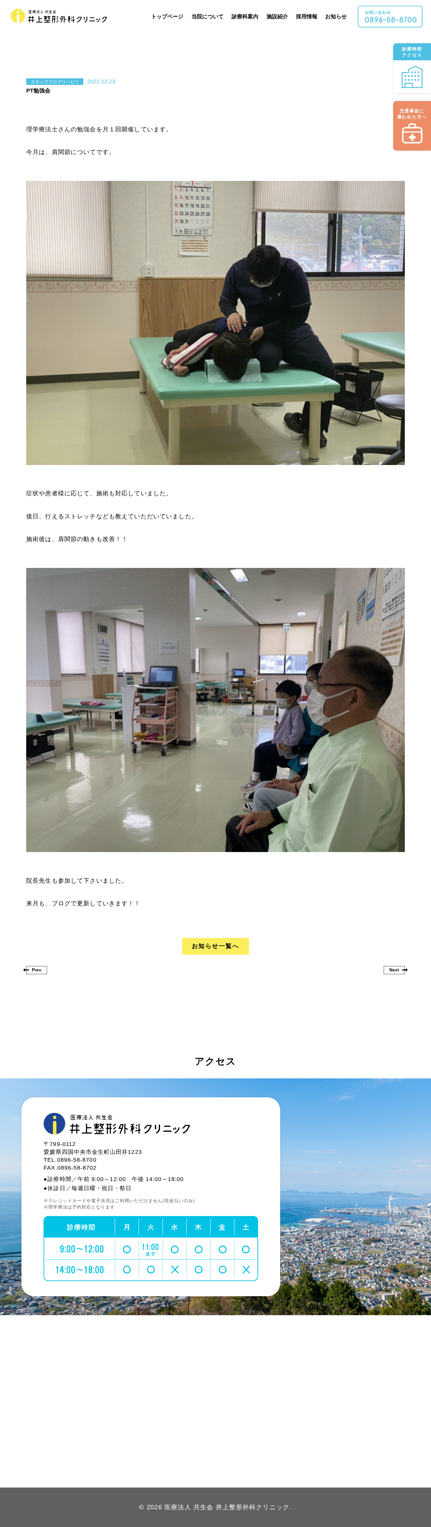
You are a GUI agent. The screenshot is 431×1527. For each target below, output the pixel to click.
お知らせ (336, 17)
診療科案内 (245, 17)
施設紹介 (277, 17)
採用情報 (307, 17)
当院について (208, 17)
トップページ (167, 17)
